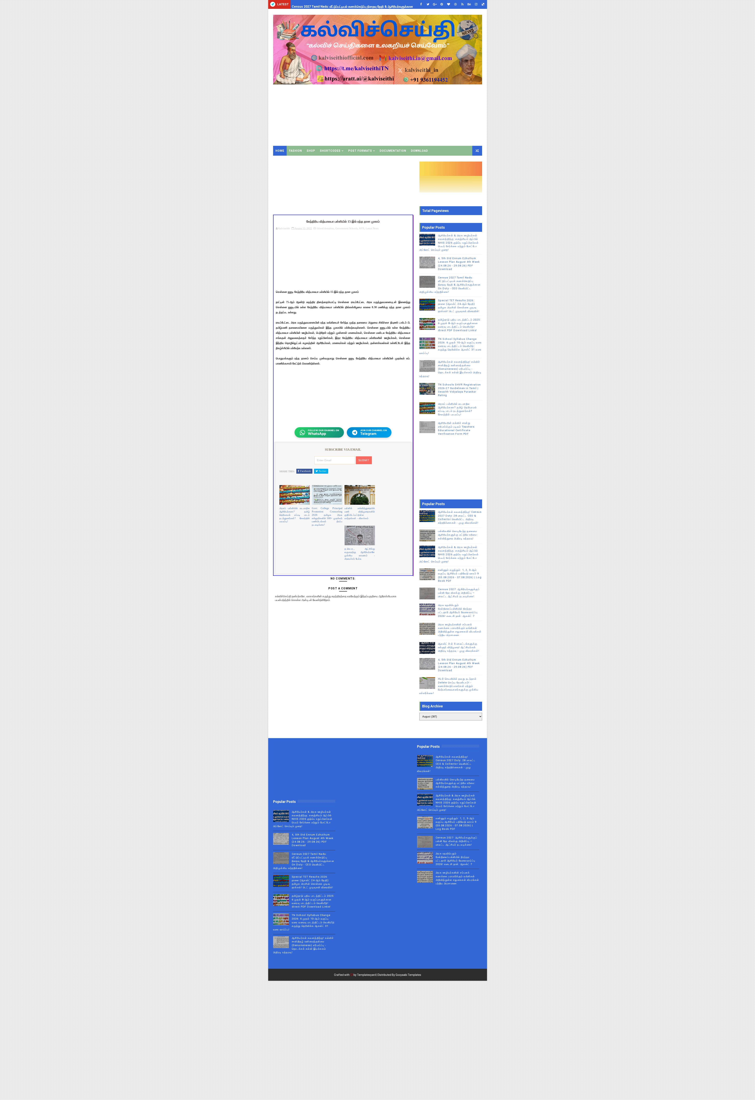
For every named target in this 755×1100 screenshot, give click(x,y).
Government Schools (346, 228)
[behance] (469, 4)
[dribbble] (456, 4)
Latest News (372, 228)
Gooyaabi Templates (408, 974)
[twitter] (428, 4)
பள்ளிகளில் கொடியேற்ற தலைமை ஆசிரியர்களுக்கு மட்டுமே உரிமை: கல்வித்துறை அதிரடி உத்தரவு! (458, 535)
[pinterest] (442, 4)
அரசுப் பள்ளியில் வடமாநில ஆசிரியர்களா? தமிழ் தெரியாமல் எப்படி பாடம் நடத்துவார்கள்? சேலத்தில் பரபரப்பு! (294, 515)
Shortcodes (330, 150)
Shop (311, 150)
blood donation (325, 228)
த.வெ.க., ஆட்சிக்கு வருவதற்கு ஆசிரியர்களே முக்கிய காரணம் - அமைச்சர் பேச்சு (359, 553)
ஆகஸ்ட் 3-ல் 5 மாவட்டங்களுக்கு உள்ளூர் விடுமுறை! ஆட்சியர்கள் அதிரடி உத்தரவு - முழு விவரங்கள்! (458, 647)
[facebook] (421, 4)
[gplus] (435, 4)
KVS (361, 228)
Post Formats (360, 150)
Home (279, 150)
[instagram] (476, 4)
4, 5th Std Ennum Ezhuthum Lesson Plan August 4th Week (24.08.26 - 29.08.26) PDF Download (360, 4)
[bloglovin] (449, 4)
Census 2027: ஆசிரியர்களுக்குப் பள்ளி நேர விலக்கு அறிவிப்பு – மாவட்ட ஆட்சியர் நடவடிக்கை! (459, 593)
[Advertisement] (410, 112)
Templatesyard (366, 974)
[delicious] (483, 4)
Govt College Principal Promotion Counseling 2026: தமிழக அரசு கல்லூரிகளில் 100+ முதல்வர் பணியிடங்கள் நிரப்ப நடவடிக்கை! (327, 516)
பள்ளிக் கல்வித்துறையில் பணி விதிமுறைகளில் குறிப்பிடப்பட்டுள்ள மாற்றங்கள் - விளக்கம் (359, 513)
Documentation (393, 150)
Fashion (295, 150)
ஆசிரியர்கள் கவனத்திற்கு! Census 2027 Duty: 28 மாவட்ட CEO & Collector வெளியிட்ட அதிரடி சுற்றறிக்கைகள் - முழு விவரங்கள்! (446, 764)
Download (419, 150)
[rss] (462, 4)
